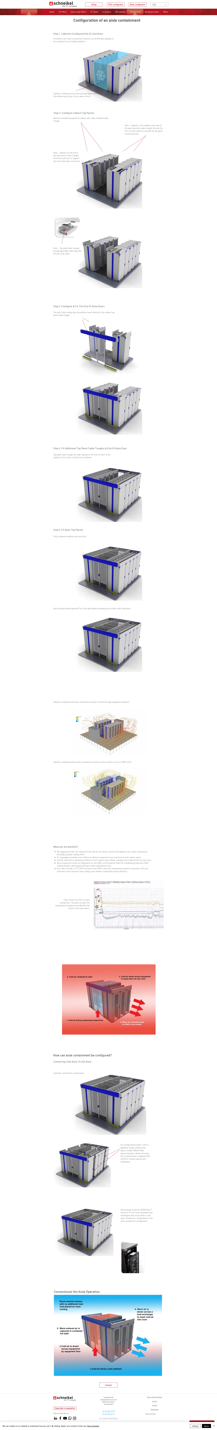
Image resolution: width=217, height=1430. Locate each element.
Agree (206, 1426)
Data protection (93, 1426)
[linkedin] (55, 1418)
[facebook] (60, 1418)
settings (195, 1426)
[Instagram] (74, 1418)
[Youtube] (65, 1418)
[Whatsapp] (70, 1418)
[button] (94, 12)
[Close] (213, 1426)
